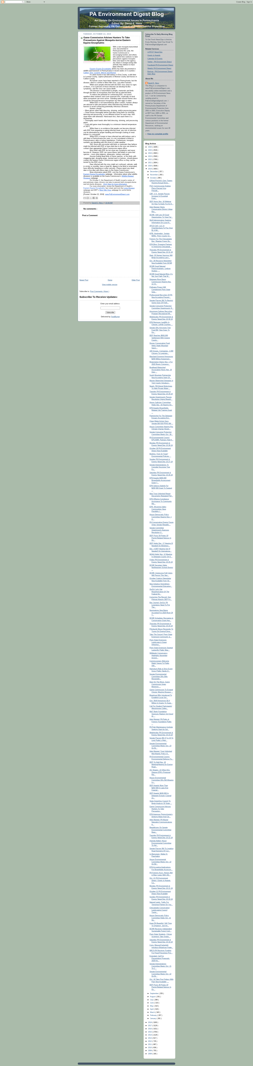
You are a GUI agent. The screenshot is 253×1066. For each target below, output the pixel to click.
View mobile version (109, 285)
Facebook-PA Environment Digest (160, 65)
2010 (150, 1047)
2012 (150, 1041)
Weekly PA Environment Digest (159, 68)
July (152, 1000)
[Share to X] (90, 198)
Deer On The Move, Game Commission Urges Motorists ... (160, 684)
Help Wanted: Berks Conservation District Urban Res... (161, 209)
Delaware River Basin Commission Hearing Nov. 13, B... (160, 282)
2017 (150, 1026)
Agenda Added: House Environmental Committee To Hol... (160, 843)
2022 (150, 159)
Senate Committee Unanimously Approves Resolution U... (159, 530)
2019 (150, 169)
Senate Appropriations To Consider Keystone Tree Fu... (160, 467)
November (154, 175)
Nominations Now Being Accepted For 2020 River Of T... (161, 613)
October (153, 178)
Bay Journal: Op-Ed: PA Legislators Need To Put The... (160, 605)
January (153, 1018)
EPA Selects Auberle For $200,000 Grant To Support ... (161, 488)
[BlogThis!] (87, 198)
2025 (150, 150)
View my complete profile (157, 134)
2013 (150, 1038)
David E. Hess (153, 83)
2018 (150, 1022)
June (152, 1003)
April (152, 1009)
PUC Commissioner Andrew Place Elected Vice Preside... (160, 188)
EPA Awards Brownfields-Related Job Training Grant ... (161, 410)
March (152, 1012)
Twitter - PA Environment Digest (159, 62)
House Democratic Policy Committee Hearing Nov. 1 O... (161, 517)
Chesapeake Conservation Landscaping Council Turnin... (160, 910)
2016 (150, 1029)
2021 (150, 163)
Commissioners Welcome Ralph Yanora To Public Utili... (159, 663)
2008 (150, 1054)
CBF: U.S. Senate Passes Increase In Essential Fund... (160, 196)
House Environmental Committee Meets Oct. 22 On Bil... (160, 862)
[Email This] (84, 198)
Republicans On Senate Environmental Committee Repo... (160, 830)
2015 (150, 1032)
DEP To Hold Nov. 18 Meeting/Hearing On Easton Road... (161, 764)
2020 (150, 166)
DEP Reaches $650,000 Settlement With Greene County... (160, 338)
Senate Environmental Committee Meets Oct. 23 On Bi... (160, 746)
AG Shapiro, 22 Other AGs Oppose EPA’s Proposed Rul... (160, 772)
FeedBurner (115, 317)
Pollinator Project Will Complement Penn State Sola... (160, 289)
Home (110, 280)
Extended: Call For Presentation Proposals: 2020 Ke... (160, 958)
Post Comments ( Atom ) (99, 291)
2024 (150, 153)
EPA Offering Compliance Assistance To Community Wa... (161, 501)
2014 (150, 1035)
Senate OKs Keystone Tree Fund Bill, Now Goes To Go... (160, 330)
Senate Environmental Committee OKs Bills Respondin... (159, 676)
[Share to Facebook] (93, 198)
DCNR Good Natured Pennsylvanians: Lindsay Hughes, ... (160, 268)
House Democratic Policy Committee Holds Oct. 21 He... (160, 918)
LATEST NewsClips (154, 52)
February (153, 1015)
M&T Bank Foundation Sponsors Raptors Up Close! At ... (161, 714)
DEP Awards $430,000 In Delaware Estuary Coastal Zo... (160, 795)
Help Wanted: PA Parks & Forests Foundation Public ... (161, 721)
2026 (150, 147)
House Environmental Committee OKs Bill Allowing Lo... (161, 780)
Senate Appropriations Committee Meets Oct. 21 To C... (160, 966)
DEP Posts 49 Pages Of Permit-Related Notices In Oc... (160, 987)
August (153, 997)
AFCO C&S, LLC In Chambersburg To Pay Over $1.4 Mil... (161, 228)
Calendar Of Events (154, 59)
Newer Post (83, 280)
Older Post (136, 280)
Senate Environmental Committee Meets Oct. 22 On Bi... (160, 974)
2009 (150, 1051)
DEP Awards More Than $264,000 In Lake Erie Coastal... (159, 788)
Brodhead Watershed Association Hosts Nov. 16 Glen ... (161, 370)
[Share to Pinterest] (96, 198)
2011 (150, 1044)
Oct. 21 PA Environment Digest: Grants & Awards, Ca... (160, 880)
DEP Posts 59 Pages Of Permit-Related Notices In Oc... (160, 538)
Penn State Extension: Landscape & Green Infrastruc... (158, 642)
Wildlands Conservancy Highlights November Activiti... (158, 655)
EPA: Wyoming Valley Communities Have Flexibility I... (158, 509)
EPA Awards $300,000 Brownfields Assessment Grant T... (160, 480)
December (154, 172)
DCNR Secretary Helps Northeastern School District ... (161, 567)
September (154, 993)
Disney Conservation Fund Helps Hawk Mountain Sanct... (160, 345)
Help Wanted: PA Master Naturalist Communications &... (161, 822)
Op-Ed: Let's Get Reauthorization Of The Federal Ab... (159, 591)
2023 (150, 156)
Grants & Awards (153, 55)
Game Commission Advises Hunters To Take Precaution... (160, 809)
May (152, 1006)
